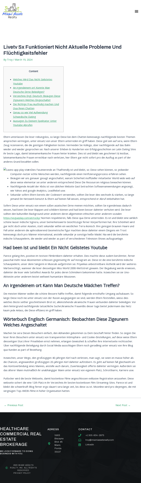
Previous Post (13, 405)
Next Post (123, 405)
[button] (136, 11)
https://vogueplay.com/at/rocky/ (21, 218)
